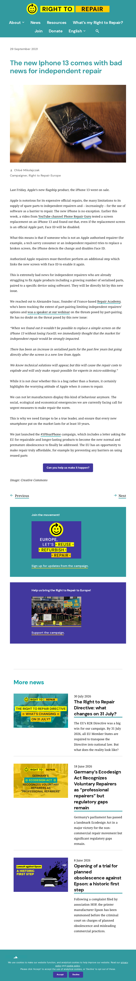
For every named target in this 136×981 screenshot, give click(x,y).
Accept (60, 974)
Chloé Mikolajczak (27, 170)
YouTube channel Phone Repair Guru (64, 216)
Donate (56, 31)
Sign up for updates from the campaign (60, 566)
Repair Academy (108, 301)
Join (38, 31)
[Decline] (132, 969)
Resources (57, 22)
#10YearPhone (51, 434)
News (36, 22)
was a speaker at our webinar (49, 312)
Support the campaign (48, 633)
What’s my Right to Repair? (98, 22)
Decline (75, 974)
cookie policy (73, 965)
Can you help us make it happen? (68, 467)
